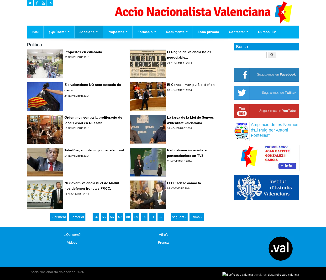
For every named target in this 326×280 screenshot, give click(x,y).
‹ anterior (77, 217)
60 (144, 217)
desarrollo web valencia (283, 274)
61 (152, 217)
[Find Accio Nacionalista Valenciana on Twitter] (30, 3)
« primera (59, 217)
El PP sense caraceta (184, 183)
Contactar (237, 32)
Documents (175, 32)
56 (112, 217)
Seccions (87, 32)
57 (120, 217)
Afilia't (163, 234)
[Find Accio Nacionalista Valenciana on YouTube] (43, 3)
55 (104, 217)
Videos (72, 242)
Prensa (163, 242)
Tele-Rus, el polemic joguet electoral (94, 150)
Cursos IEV (267, 32)
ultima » (197, 217)
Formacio (145, 32)
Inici (35, 32)
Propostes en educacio (83, 52)
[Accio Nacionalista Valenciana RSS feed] (50, 3)
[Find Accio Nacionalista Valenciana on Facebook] (37, 3)
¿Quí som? (57, 32)
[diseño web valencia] (237, 274)
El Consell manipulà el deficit (191, 85)
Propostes (116, 32)
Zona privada (208, 32)
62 (161, 217)
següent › (179, 217)
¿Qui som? (72, 234)
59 (136, 217)
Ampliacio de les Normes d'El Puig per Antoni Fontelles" (274, 130)
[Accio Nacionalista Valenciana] (202, 23)
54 (96, 217)
